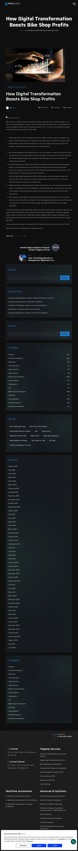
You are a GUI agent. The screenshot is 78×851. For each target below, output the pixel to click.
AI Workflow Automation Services (18, 796)
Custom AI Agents (46, 822)
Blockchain (12, 362)
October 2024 (13, 540)
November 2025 (14, 499)
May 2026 (12, 477)
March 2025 (12, 529)
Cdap (36, 431)
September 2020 (14, 636)
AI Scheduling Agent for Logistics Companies (52, 827)
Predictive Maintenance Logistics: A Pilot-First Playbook (28, 313)
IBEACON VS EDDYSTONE (18, 436)
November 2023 (14, 573)
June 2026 (12, 473)
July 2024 (11, 547)
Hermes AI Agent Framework (50, 800)
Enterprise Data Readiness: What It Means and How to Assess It (31, 298)
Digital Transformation (16, 377)
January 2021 (13, 622)
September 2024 (14, 544)
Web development (14, 403)
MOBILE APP (35, 436)
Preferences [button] (30, 841)
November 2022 (14, 603)
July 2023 (11, 584)
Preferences (23, 845)
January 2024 (13, 566)
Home (21, 30)
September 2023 (14, 581)
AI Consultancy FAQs (47, 776)
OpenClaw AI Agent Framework (51, 804)
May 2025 (12, 522)
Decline (39, 845)
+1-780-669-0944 (64, 736)
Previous (47, 245)
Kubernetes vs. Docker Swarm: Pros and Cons (24, 309)
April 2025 (12, 525)
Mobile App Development (17, 391)
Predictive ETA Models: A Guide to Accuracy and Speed (27, 305)
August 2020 (13, 640)
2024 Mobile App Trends (17, 426)
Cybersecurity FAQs (47, 780)
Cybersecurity (13, 373)
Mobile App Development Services (52, 760)
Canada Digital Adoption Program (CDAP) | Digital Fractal (35, 248)
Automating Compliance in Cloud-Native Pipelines (25, 302)
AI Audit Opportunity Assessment (52, 796)
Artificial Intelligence (15, 358)
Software (11, 395)
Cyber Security (13, 369)
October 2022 (13, 607)
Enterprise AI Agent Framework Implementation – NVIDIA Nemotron (53, 809)
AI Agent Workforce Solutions (51, 818)
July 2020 (11, 644)
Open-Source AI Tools (38, 440)
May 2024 (12, 555)
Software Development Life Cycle (20, 445)
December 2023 (14, 570)
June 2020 (12, 647)
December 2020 (14, 625)
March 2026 (12, 485)
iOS (9, 388)
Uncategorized (13, 399)
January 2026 (13, 492)
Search (11, 270)
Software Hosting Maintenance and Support (53, 755)
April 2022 (12, 610)
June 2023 (12, 588)
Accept (55, 845)
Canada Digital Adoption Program (20, 431)
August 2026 (13, 466)
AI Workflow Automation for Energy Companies (19, 805)
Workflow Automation (16, 406)
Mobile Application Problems (18, 440)
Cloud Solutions (13, 366)
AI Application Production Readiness (53, 768)
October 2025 (13, 503)
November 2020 (14, 629)
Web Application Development (51, 764)
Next (30, 256)
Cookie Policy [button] (61, 839)
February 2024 (13, 562)
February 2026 (13, 488)
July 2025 (11, 514)
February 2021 (13, 618)
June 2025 (12, 518)
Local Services (45, 784)
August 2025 (13, 510)
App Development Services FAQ (51, 772)
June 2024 (12, 551)
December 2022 (14, 599)
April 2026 (12, 481)
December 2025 (14, 496)
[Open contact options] (73, 841)
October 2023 (13, 577)
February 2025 (13, 533)
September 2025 (14, 507)
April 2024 (12, 559)
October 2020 (13, 633)
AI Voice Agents (46, 814)
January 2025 (13, 536)
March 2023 (12, 596)
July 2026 (11, 470)
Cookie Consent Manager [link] (10, 833)
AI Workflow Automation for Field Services (21, 800)
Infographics (12, 384)
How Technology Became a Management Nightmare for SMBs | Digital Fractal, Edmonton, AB (43, 259)
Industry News (13, 380)
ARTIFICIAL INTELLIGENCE (38, 426)
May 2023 (12, 592)
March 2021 (12, 614)
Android (11, 354)
